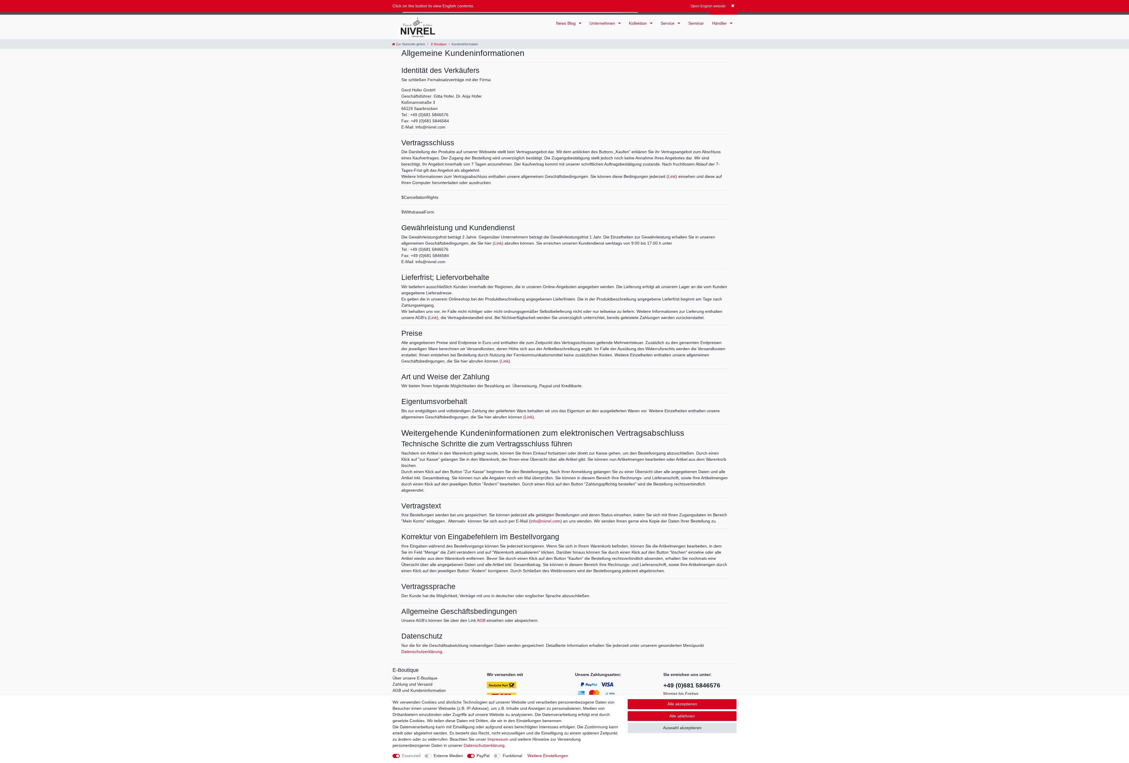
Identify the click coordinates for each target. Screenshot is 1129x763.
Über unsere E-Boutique (415, 678)
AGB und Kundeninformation (419, 690)
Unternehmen (602, 23)
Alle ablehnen (682, 716)
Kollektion (638, 23)
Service (668, 23)
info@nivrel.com (545, 521)
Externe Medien (448, 755)
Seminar (696, 23)
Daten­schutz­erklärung (484, 745)
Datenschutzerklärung (421, 651)
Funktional (512, 755)
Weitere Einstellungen (547, 755)
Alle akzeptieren (682, 704)
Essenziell (411, 755)
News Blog (566, 23)
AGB (481, 620)
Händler (720, 23)
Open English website (708, 6)
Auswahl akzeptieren (682, 727)
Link (672, 176)
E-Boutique (438, 44)
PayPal (483, 755)
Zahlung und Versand (412, 684)
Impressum (497, 739)
